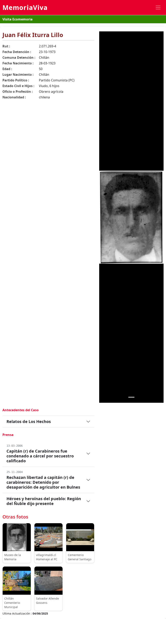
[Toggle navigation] (158, 7)
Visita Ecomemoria (17, 19)
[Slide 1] (131, 397)
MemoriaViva (25, 7)
